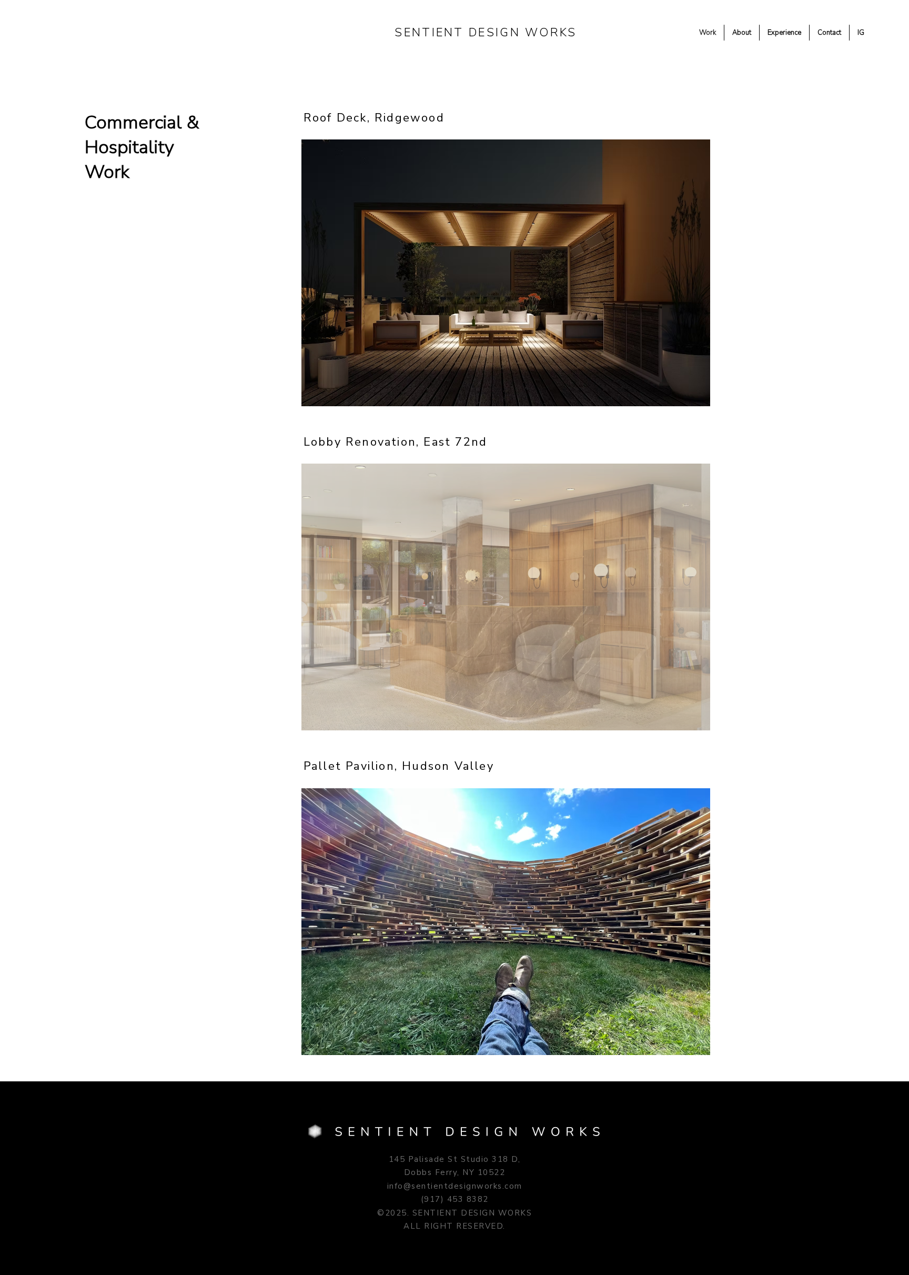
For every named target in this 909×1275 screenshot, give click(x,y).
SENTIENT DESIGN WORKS (486, 33)
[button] (505, 272)
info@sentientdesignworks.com (454, 1186)
